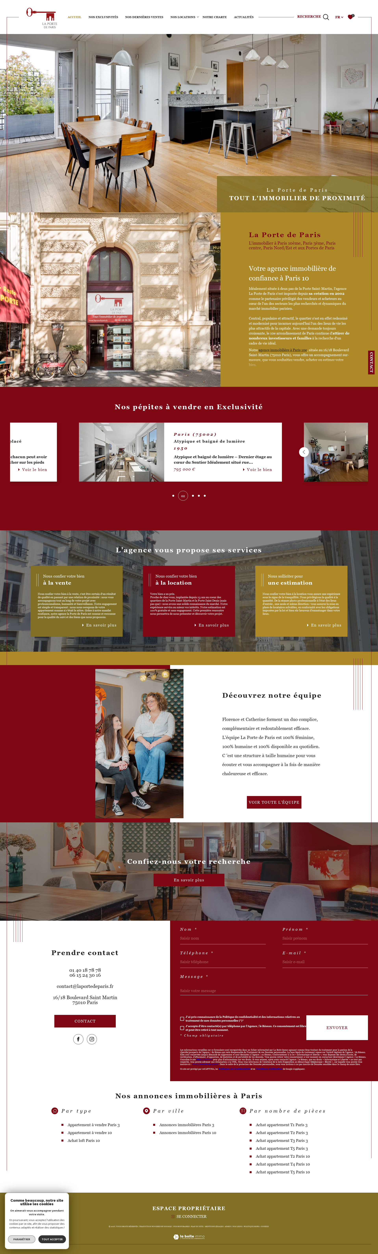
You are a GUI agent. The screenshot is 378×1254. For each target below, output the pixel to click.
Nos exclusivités (103, 17)
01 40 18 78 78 (85, 970)
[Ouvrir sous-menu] (197, 16)
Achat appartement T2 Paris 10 (283, 1156)
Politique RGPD (251, 1226)
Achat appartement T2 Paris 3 (282, 1133)
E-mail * (295, 953)
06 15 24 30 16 (85, 975)
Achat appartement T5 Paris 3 (282, 1148)
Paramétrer (21, 1239)
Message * (194, 977)
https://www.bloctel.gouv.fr (205, 1064)
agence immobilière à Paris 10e (283, 350)
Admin (228, 1226)
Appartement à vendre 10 (90, 1133)
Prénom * (296, 929)
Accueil (74, 17)
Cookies (265, 1226)
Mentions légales (214, 1226)
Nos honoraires (181, 1226)
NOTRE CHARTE (215, 17)
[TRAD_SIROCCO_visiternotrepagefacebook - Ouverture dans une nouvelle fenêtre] (78, 1039)
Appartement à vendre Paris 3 (94, 1125)
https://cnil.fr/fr (204, 1059)
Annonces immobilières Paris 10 (187, 1133)
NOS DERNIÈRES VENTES (144, 17)
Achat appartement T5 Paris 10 (283, 1172)
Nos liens (237, 1226)
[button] (88, 452)
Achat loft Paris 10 (84, 1140)
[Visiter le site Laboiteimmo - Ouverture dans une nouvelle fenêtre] (188, 1242)
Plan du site (197, 1226)
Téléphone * (197, 953)
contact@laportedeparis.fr (85, 986)
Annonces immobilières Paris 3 (186, 1125)
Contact (371, 362)
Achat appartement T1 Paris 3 (282, 1125)
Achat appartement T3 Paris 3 (282, 1140)
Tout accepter (52, 1239)
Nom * (188, 929)
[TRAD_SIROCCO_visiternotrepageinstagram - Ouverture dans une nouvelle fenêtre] (92, 1039)
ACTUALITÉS (244, 17)
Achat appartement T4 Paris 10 (283, 1164)
